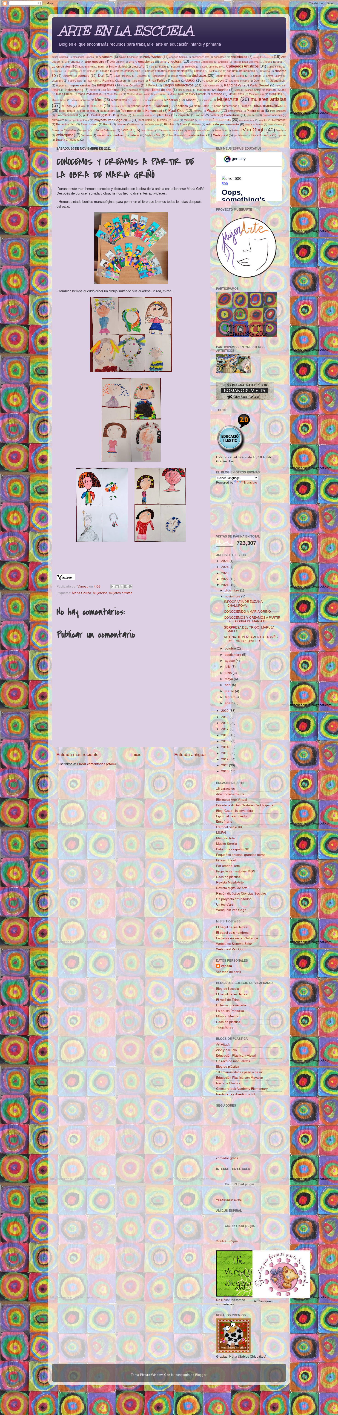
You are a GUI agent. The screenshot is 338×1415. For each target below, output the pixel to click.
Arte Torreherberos (230, 794)
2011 (225, 765)
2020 (225, 710)
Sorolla (126, 130)
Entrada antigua (190, 754)
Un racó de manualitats (233, 1061)
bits (153, 66)
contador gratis (227, 1158)
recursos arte (246, 120)
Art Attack (223, 1044)
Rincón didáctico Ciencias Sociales (241, 893)
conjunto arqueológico (241, 71)
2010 (225, 771)
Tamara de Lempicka (171, 130)
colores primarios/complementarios (167, 71)
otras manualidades (270, 105)
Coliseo (91, 71)
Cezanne (57, 71)
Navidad (162, 106)
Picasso (213, 110)
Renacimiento (89, 124)
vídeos (134, 135)
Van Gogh (254, 130)
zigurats (281, 135)
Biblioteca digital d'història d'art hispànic (245, 805)
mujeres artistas (268, 99)
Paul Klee (176, 110)
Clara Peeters (74, 71)
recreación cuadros (215, 120)
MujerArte (227, 99)
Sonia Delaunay (105, 130)
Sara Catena (275, 124)
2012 (225, 759)
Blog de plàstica (227, 1066)
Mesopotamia (256, 94)
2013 (225, 753)
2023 (225, 573)
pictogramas (235, 110)
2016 (225, 735)
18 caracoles (225, 788)
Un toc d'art (224, 904)
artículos (223, 61)
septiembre (233, 654)
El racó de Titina (228, 999)
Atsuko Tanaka (273, 61)
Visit (228, 1199)
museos (96, 105)
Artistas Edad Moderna (245, 61)
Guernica (259, 80)
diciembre (232, 590)
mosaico (207, 100)
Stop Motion (148, 130)
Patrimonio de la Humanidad (141, 110)
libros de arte (162, 90)
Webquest (220, 135)
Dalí (101, 75)
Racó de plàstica (228, 877)
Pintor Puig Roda (116, 115)
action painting (60, 57)
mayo (229, 679)
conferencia (215, 71)
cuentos (83, 75)
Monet (190, 100)
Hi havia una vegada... (232, 1005)
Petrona (197, 110)
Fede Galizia (75, 80)
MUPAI (221, 832)
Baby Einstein (86, 66)
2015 (225, 741)
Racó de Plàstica (228, 1083)
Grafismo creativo (239, 80)
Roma (183, 124)
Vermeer (86, 135)
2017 (225, 729)
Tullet (235, 130)
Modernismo (119, 100)
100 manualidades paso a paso (239, 1072)
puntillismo (145, 120)
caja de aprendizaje (211, 66)
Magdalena (204, 90)
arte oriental (72, 61)
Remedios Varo (66, 124)
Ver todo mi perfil (228, 972)
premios (252, 115)
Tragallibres (224, 1027)
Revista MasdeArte (230, 882)
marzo (230, 691)
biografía (138, 66)
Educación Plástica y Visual (236, 1055)
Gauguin (208, 80)
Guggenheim (278, 80)
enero (229, 703)
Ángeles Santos (178, 57)
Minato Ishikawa (81, 100)
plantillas (163, 115)
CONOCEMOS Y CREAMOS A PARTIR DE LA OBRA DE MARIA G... (252, 619)
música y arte (118, 106)
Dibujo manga (179, 75)
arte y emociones (141, 61)
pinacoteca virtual (67, 115)
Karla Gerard (259, 85)
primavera (58, 120)
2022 (225, 579)
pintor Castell (91, 115)
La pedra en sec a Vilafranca (237, 938)
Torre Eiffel (221, 130)
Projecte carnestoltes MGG (235, 871)
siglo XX (86, 130)
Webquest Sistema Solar (234, 943)
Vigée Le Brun (153, 135)
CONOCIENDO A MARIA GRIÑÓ (247, 611)
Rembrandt (279, 120)
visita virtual (196, 135)
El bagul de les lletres (231, 927)
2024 (225, 567)
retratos (121, 124)
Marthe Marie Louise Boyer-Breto (146, 94)
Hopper (60, 85)
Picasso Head (226, 860)
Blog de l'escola (227, 988)
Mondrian (171, 100)
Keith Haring (74, 90)
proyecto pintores (79, 120)
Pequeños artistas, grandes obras (240, 855)
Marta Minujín (114, 94)
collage (104, 71)
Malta (238, 90)
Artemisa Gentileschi (201, 61)
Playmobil (184, 115)
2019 (225, 717)
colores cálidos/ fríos (127, 71)
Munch (67, 106)
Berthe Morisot (118, 66)
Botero (162, 66)
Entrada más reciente (77, 754)
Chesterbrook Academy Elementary (242, 1088)
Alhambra (106, 57)
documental (223, 75)
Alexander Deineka (83, 57)
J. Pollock (151, 85)
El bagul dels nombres (232, 932)
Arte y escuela (226, 1050)
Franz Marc (137, 80)
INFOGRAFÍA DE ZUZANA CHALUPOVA (243, 603)
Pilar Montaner (278, 110)
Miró (98, 99)
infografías (105, 85)
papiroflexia (87, 110)
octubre (231, 648)
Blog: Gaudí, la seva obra (234, 810)
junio (229, 673)
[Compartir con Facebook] (125, 586)
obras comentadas (225, 106)
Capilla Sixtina (274, 66)
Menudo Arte (225, 838)
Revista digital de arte (232, 888)
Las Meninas (110, 90)
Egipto (240, 75)
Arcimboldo (239, 57)
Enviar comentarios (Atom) (96, 764)
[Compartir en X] (121, 586)
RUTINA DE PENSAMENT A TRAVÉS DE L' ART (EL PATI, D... (251, 639)
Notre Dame (201, 106)
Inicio (136, 754)
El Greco (255, 75)
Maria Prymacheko (90, 94)
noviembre (233, 596)
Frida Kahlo (157, 80)
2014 (225, 747)
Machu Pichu (185, 90)
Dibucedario (159, 75)
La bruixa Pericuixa (230, 1011)
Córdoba (265, 71)
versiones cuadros (110, 135)
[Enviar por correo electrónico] (112, 586)
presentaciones (272, 115)
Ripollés (169, 124)
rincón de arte (151, 124)
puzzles (162, 120)
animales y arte (200, 57)
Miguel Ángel (59, 100)
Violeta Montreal (174, 135)
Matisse (216, 94)
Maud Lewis (236, 94)
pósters (214, 115)
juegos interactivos (178, 85)
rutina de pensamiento (222, 124)
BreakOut (190, 66)
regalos (263, 120)
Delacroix (142, 75)
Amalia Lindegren (128, 57)
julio (228, 666)
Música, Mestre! (227, 1016)
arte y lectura (170, 61)
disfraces (199, 75)
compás (199, 71)
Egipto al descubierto (231, 816)
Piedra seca (255, 110)
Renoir (107, 124)
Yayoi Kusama (261, 135)
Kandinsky (232, 85)
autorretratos (61, 66)
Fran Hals (92, 80)
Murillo (81, 106)
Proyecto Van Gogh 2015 (112, 120)
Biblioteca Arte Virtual (231, 799)
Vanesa (226, 966)
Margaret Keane (276, 90)
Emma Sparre (274, 75)
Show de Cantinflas (64, 130)
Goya (221, 80)
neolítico (182, 106)
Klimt (92, 90)
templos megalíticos (199, 130)
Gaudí (190, 80)
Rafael (175, 120)
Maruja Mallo (177, 94)
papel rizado (67, 110)
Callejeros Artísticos (242, 66)
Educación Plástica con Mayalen (239, 1077)
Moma (135, 100)
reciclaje (189, 120)
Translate (250, 482)
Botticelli (175, 66)
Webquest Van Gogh (231, 910)
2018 (225, 723)
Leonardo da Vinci (137, 90)
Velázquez (64, 135)
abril (228, 685)
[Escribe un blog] (117, 586)
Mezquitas (275, 94)
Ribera (135, 124)
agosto (230, 660)
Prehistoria (232, 115)
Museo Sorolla (226, 843)
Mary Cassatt (197, 94)
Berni (101, 66)
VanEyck (281, 130)
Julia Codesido (210, 85)
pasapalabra (107, 110)
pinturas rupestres (142, 115)
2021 (225, 585)
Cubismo (67, 75)
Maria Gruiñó (64, 94)
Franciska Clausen (114, 80)
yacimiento (240, 135)
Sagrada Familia (254, 124)
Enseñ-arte (224, 821)
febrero (230, 697)
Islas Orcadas (131, 85)
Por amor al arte (228, 866)
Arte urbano (117, 61)
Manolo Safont (253, 90)
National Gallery (141, 106)
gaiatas (175, 80)
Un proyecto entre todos (233, 899)
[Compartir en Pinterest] (130, 586)
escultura (57, 80)
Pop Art (200, 115)
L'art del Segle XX (229, 827)
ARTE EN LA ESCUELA (126, 31)
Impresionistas (80, 85)
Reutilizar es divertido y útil (235, 1094)
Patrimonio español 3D (232, 849)
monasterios (151, 100)
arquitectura (263, 56)
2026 (225, 561)
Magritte (222, 90)
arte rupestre (94, 61)
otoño (245, 106)
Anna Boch (220, 57)
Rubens (196, 124)
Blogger (200, 1375)
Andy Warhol (152, 57)
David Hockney (122, 75)
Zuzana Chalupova (68, 139)
